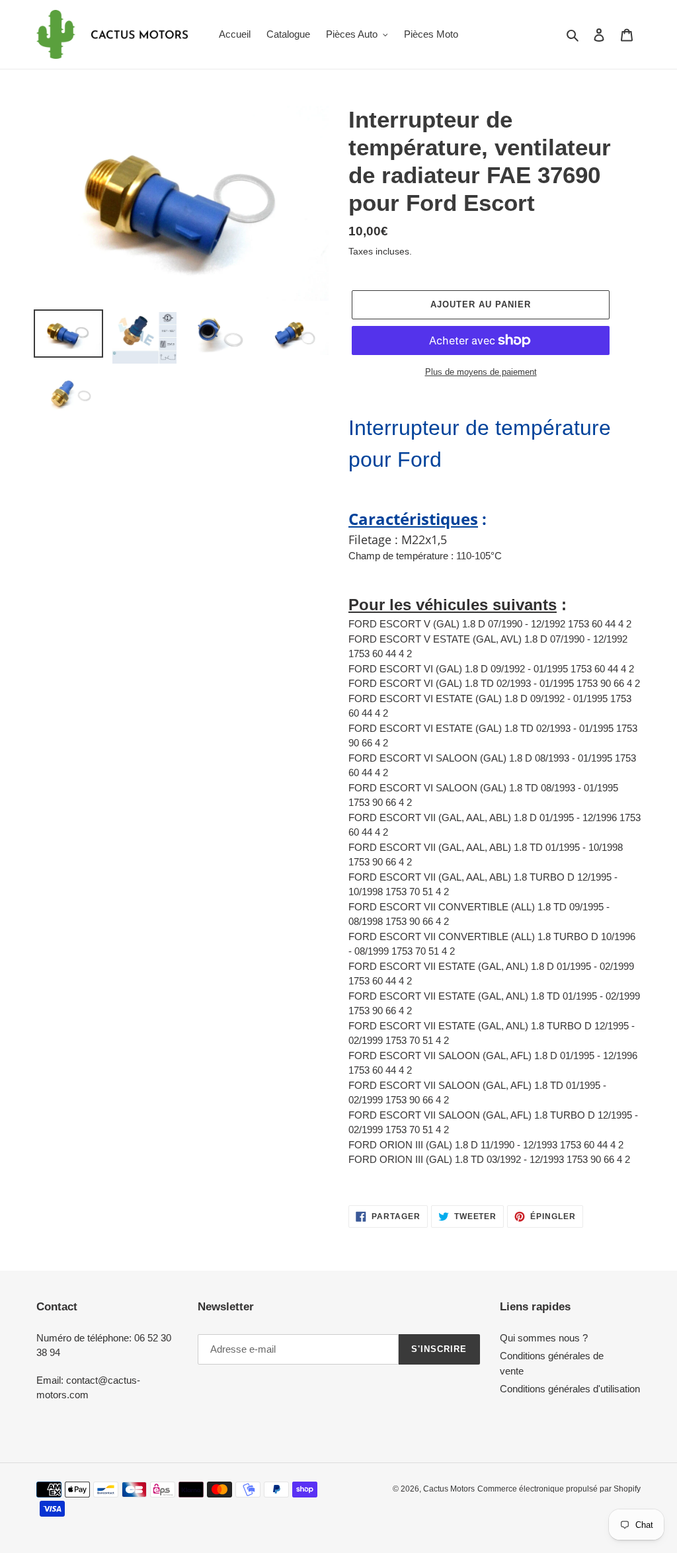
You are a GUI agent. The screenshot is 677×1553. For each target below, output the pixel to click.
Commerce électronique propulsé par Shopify (559, 1488)
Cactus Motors (449, 1488)
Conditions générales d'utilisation (570, 1388)
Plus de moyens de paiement (481, 372)
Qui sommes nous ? (544, 1337)
